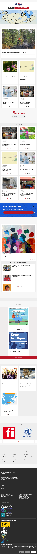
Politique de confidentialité (11, 549)
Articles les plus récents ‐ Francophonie (18, 262)
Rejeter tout (21, 552)
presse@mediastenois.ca (23, 498)
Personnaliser (27, 552)
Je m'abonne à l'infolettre (21, 7)
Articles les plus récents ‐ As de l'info (18, 365)
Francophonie (18, 222)
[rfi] (9, 433)
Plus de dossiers (18, 357)
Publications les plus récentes (18, 58)
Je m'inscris (18, 212)
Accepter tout (33, 552)
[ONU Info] (27, 433)
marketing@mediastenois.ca (24, 496)
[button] (11, 8)
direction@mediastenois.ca (27, 494)
